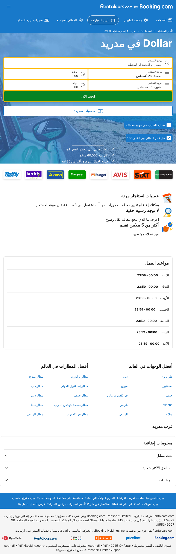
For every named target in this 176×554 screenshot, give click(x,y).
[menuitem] (164, 20)
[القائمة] (8, 7)
